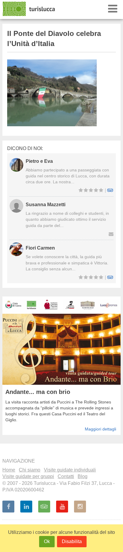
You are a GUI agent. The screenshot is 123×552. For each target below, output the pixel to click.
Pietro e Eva (39, 161)
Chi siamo (29, 469)
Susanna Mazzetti (45, 204)
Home (8, 469)
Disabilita (72, 541)
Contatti (66, 476)
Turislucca (29, 8)
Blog (82, 476)
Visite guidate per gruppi (28, 476)
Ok (47, 541)
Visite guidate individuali (70, 469)
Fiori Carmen (40, 247)
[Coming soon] (80, 506)
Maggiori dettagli (100, 429)
